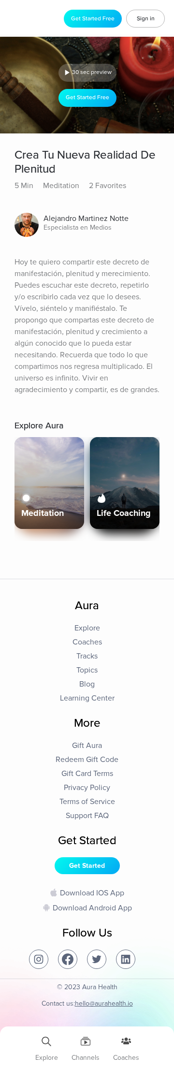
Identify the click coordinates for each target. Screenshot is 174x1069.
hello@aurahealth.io (104, 1003)
